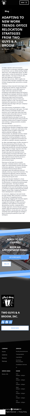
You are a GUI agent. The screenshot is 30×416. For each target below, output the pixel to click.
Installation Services (21, 364)
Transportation (20, 354)
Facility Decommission (22, 351)
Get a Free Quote (15, 257)
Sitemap (4, 361)
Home (4, 351)
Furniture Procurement (19, 360)
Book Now (15, 328)
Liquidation (19, 357)
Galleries (4, 355)
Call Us (6, 264)
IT (16, 367)
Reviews (4, 358)
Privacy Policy (23, 412)
